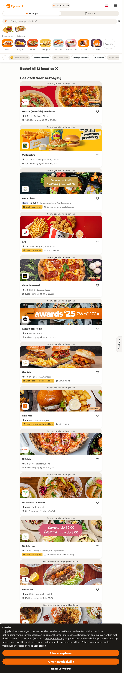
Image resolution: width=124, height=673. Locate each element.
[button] (12, 5)
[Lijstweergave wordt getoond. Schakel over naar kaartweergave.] (119, 21)
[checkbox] (7, 45)
